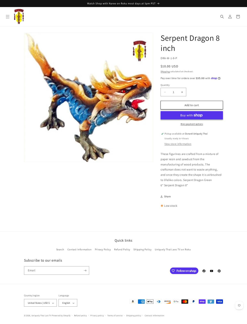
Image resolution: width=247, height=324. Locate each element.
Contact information (154, 315)
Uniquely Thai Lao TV (41, 315)
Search (60, 249)
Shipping (165, 71)
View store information (178, 144)
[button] (8, 17)
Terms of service (115, 315)
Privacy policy (97, 315)
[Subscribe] (85, 270)
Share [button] (167, 196)
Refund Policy (122, 249)
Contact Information (79, 249)
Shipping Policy (142, 249)
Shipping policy (133, 315)
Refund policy (80, 315)
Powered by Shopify (61, 315)
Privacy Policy (103, 249)
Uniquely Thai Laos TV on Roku (173, 249)
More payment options (192, 124)
